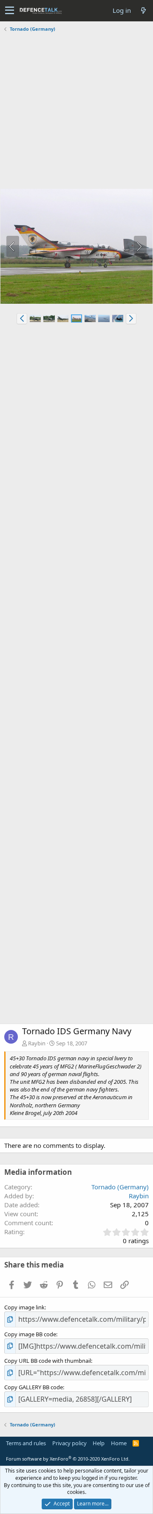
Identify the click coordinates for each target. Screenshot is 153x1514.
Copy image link (24, 1307)
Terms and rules (26, 1443)
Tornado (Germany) (120, 1186)
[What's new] (143, 10)
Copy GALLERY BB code (33, 1387)
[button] (9, 10)
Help (99, 1443)
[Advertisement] (76, 111)
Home (119, 1443)
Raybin (36, 1043)
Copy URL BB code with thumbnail (47, 1360)
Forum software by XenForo (68, 1458)
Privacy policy (69, 1443)
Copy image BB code (30, 1334)
